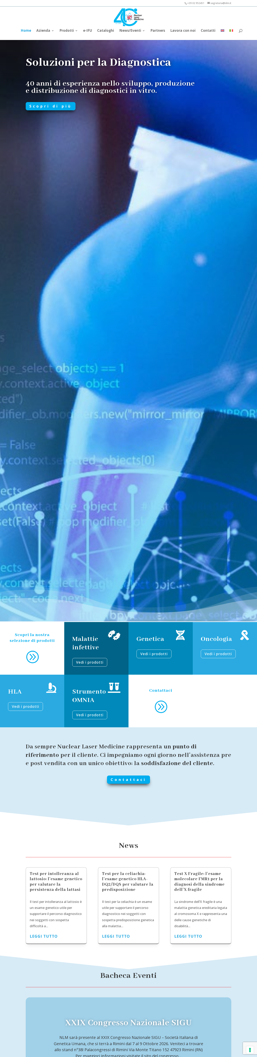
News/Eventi (130, 31)
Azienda (43, 31)
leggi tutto (44, 936)
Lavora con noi (183, 31)
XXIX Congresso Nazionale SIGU (128, 1023)
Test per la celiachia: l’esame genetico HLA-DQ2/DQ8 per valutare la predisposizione (127, 881)
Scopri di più (50, 106)
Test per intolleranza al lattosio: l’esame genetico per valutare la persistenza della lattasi (56, 881)
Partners (157, 31)
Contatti (208, 31)
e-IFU (87, 31)
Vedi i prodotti (89, 662)
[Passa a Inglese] (222, 32)
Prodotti (66, 31)
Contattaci (128, 779)
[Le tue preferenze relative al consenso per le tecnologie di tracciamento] (250, 1050)
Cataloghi (105, 31)
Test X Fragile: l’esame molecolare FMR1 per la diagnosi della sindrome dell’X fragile (199, 881)
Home (26, 31)
